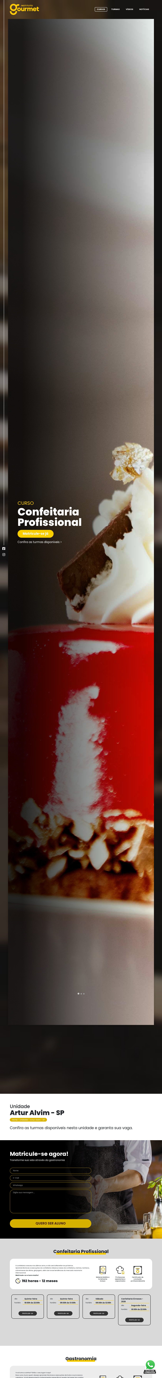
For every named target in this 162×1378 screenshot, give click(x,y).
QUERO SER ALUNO (51, 1223)
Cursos (101, 9)
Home (15, 1119)
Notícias (144, 9)
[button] (78, 994)
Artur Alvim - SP (37, 1119)
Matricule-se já (35, 533)
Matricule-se (27, 1313)
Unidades (24, 1119)
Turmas (115, 9)
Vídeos (129, 9)
